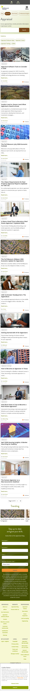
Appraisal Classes (25, 607)
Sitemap (5, 635)
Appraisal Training (5, 43)
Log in (18, 3)
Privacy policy (15, 644)
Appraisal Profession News (7, 40)
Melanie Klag (5, 418)
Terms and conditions (15, 650)
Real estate (25, 611)
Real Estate (14, 13)
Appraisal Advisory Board (5, 615)
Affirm (5, 609)
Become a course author (5, 622)
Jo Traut (4, 309)
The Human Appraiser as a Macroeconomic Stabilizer (10, 481)
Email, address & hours (25, 655)
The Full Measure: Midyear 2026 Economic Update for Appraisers (12, 260)
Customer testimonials (5, 627)
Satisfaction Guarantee (5, 631)
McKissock (5, 345)
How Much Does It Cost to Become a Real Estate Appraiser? (13, 405)
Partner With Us (15, 609)
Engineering (25, 621)
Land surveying (25, 618)
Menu (27, 9)
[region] (15, 676)
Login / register (5, 641)
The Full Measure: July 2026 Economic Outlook (14, 145)
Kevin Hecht (5, 120)
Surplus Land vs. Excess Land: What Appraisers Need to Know (13, 105)
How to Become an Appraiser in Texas (14, 369)
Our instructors (5, 612)
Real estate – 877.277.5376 (25, 646)
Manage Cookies (15, 653)
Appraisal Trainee (20, 40)
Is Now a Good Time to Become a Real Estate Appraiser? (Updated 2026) (14, 222)
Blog (2, 13)
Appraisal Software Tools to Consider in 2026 (14, 67)
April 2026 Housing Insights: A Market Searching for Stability (14, 443)
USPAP (13, 43)
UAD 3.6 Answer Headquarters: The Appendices (13, 296)
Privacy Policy (20, 677)
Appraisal (7, 13)
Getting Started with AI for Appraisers (14, 333)
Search (24, 30)
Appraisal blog (15, 606)
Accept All (15, 687)
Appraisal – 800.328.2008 (25, 642)
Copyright (14, 641)
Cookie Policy (15, 646)
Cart (11, 3)
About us (5, 606)
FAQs (25, 659)
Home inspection (25, 614)
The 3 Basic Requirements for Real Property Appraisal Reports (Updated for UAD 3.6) (14, 183)
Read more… (4, 78)
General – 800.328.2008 (25, 651)
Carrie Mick (5, 80)
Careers (5, 619)
